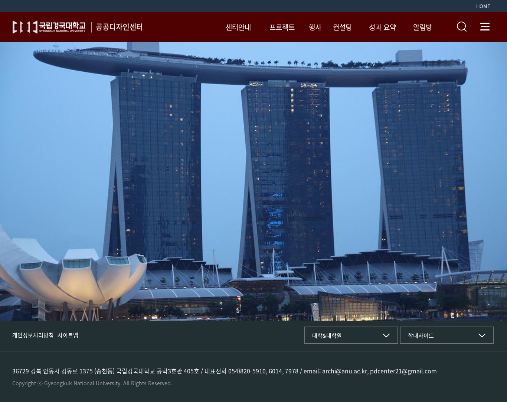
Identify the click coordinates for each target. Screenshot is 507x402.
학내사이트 (421, 335)
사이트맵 (68, 335)
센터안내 (238, 27)
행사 (315, 27)
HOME (483, 6)
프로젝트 (282, 27)
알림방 (422, 27)
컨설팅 (342, 27)
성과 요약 (382, 27)
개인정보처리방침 (33, 335)
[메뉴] (485, 26)
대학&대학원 (327, 335)
